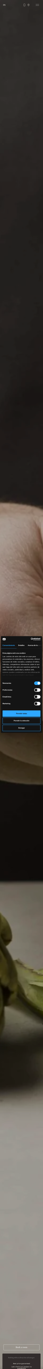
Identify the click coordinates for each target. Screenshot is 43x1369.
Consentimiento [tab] (9, 645)
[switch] (37, 690)
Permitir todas (21, 713)
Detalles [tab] (21, 645)
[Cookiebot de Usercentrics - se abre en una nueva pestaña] (30, 639)
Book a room (21, 1347)
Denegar (21, 728)
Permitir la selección (21, 721)
